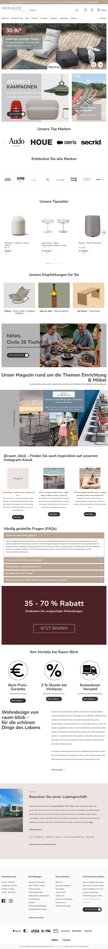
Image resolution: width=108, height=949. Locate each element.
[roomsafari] (47, 179)
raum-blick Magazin (63, 885)
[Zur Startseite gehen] (13, 11)
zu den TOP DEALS (17, 2)
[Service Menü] (85, 10)
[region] (54, 46)
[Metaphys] (21, 179)
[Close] (106, 2)
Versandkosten (58, 946)
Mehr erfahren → (18, 700)
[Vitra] (41, 142)
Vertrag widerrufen (36, 892)
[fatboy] (91, 142)
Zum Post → (18, 517)
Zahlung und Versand (37, 882)
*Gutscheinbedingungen (38, 906)
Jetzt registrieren (91, 909)
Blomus (79, 2)
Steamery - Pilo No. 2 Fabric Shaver (17, 244)
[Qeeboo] (8, 179)
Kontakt (31, 902)
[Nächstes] (100, 64)
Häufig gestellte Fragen (38, 909)
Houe (58, 2)
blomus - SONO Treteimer (90, 243)
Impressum (60, 896)
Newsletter (60, 889)
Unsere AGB (60, 892)
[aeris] (100, 179)
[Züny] (34, 179)
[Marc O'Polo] (87, 179)
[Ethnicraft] (16, 142)
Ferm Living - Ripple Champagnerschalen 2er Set (54, 244)
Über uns (59, 882)
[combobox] (52, 10)
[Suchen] (76, 10)
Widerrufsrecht (34, 889)
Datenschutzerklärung (64, 899)
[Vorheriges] (93, 64)
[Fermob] (66, 142)
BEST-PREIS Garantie (37, 885)
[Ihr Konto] (92, 10)
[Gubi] (74, 179)
